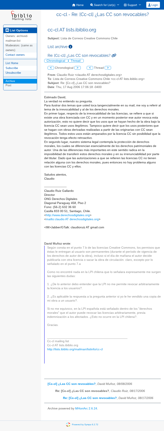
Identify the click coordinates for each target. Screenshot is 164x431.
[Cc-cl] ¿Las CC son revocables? (72, 384)
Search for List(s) (104, 5)
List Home (12, 63)
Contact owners (15, 54)
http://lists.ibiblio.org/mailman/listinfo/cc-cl (75, 349)
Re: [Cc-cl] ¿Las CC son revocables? (90, 398)
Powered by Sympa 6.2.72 (85, 424)
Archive (10, 81)
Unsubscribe (13, 72)
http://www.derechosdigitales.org (68, 215)
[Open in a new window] (70, 46)
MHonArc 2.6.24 (86, 408)
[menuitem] (78, 5)
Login (154, 5)
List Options (18, 30)
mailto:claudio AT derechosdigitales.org (72, 219)
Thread (76, 60)
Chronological (56, 60)
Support (132, 5)
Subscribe (12, 68)
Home (79, 5)
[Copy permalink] (113, 55)
